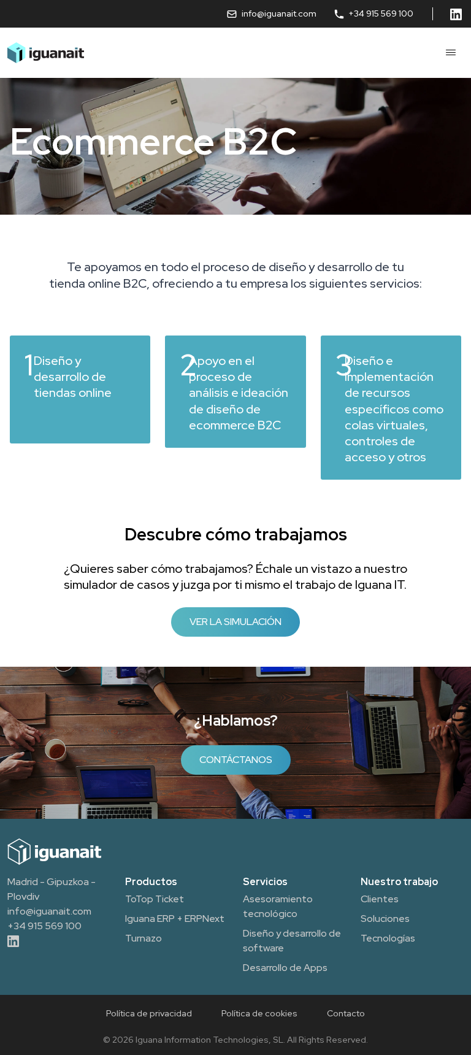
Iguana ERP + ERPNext (174, 918)
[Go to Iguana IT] (45, 52)
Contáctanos (235, 759)
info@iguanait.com (279, 13)
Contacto (346, 1013)
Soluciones (385, 918)
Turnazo (143, 938)
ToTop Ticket (154, 898)
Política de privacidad (149, 1013)
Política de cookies (259, 1013)
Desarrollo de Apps (285, 967)
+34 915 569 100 (380, 13)
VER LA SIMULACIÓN (235, 621)
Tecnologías (388, 938)
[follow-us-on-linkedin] (457, 13)
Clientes (380, 898)
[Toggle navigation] (451, 52)
